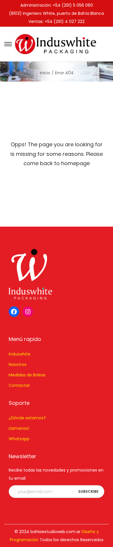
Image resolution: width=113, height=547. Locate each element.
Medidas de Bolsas (27, 375)
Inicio (45, 73)
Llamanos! (19, 428)
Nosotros (17, 364)
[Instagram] (28, 311)
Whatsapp (19, 439)
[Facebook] (14, 311)
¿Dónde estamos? (27, 418)
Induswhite (19, 354)
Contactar (19, 385)
